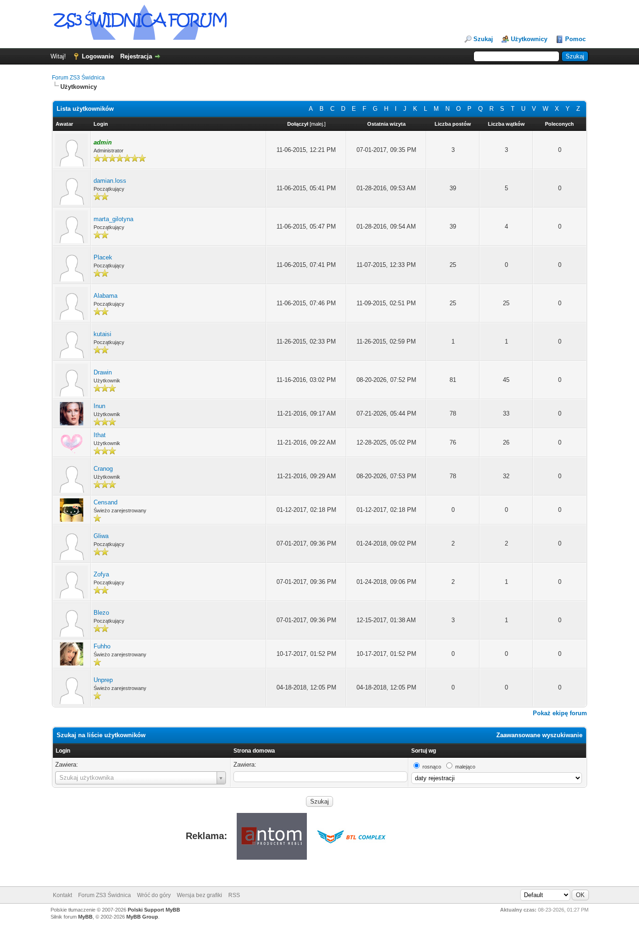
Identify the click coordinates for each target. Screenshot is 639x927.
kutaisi (102, 334)
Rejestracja (136, 56)
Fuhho (102, 646)
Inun (99, 406)
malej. (317, 124)
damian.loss (110, 180)
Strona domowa (254, 750)
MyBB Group (142, 917)
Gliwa (101, 535)
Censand (105, 502)
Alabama (105, 295)
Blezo (101, 612)
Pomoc (575, 39)
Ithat (100, 434)
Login (63, 750)
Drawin (103, 372)
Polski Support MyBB (154, 910)
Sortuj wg (423, 750)
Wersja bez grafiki (199, 895)
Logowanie (98, 56)
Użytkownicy (529, 39)
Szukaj (483, 39)
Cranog (103, 468)
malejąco (465, 766)
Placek (103, 257)
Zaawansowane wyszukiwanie (539, 735)
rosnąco (431, 766)
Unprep (103, 679)
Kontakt (62, 895)
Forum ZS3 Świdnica (78, 77)
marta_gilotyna (113, 219)
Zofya (101, 574)
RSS (234, 895)
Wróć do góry (154, 895)
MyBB (85, 917)
